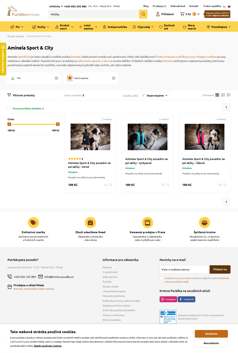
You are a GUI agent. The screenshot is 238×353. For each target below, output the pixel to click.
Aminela (75, 56)
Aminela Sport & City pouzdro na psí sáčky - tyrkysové (146, 160)
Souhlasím (211, 333)
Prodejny (159, 6)
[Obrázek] (223, 95)
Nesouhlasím (211, 343)
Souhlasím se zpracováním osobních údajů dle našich (197, 280)
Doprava (107, 267)
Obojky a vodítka (206, 56)
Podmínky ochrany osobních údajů (121, 300)
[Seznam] (229, 95)
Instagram (171, 299)
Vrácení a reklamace (114, 315)
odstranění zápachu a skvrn (94, 60)
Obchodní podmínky (114, 295)
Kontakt (193, 6)
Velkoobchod (177, 6)
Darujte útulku (111, 286)
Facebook (189, 299)
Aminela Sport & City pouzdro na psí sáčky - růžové (203, 160)
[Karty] (217, 95)
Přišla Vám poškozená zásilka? (119, 310)
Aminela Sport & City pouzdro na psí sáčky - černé (89, 164)
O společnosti (110, 271)
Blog (145, 6)
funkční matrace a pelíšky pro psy (175, 56)
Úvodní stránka (15, 36)
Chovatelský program (114, 291)
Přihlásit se (220, 269)
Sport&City (24, 56)
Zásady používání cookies (116, 305)
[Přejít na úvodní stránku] (23, 10)
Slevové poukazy (112, 319)
